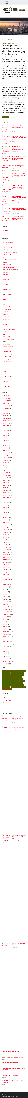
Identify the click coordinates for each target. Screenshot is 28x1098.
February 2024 (6, 445)
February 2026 (6, 398)
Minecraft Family (7, 327)
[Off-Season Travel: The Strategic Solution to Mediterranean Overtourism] (6, 186)
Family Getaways (7, 289)
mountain (22, 681)
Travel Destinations (7, 379)
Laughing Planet (6, 319)
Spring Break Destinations (8, 43)
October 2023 (6, 455)
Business (5, 262)
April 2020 (5, 512)
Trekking (5, 384)
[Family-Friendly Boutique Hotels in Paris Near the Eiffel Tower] (6, 217)
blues (10, 670)
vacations (23, 687)
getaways (4, 677)
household (11, 679)
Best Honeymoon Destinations (10, 252)
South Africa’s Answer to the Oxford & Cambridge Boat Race (19, 836)
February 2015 (6, 661)
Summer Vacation (7, 371)
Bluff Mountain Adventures (9, 260)
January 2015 (6, 664)
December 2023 (6, 450)
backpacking (5, 670)
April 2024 (5, 440)
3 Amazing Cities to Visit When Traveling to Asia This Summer (13, 1068)
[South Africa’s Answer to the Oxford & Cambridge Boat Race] (6, 835)
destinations (5, 674)
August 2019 (6, 532)
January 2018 (6, 574)
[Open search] (24, 19)
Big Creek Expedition (7, 255)
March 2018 (5, 569)
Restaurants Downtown (8, 346)
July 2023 (5, 463)
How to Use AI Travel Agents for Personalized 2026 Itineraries (19, 158)
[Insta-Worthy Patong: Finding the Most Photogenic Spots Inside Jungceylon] (6, 136)
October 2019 (6, 527)
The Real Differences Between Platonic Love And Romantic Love (14, 1081)
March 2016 (5, 629)
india (3, 681)
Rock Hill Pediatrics (7, 351)
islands (7, 681)
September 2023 (7, 458)
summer (4, 687)
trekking (13, 687)
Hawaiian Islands (7, 302)
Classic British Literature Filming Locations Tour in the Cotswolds (19, 209)
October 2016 (6, 612)
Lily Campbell (14, 56)
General (4, 299)
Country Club (6, 277)
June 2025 (5, 411)
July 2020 (5, 505)
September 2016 (7, 614)
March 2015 (5, 659)
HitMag (16, 1096)
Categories (5, 230)
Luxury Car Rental (7, 322)
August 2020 (6, 502)
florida (22, 674)
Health (4, 304)
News (4, 334)
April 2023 (5, 470)
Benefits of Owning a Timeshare (10, 1075)
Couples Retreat (6, 279)
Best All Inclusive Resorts (9, 247)
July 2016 (5, 619)
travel (8, 687)
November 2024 (6, 423)
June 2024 (5, 435)
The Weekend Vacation (8, 374)
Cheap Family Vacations (8, 267)
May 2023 (5, 468)
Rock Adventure (6, 349)
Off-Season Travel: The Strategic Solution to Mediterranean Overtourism (18, 187)
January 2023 (6, 478)
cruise (17, 672)
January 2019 (6, 550)
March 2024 (5, 443)
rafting (17, 683)
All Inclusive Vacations (8, 242)
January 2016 (6, 634)
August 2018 (6, 562)
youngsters (8, 689)
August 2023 (6, 460)
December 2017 (6, 577)
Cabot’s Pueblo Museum (18, 727)
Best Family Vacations (8, 250)
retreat (8, 685)
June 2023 (5, 465)
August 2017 (6, 587)
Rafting (4, 341)
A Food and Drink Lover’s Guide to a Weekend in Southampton (18, 127)
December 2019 (6, 522)
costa (8, 672)
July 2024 (5, 433)
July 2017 (5, 589)
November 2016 (6, 609)
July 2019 (5, 535)
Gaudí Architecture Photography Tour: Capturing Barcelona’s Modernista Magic (19, 198)
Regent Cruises (6, 344)
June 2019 (5, 537)
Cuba (4, 282)
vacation (17, 687)
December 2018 (6, 552)
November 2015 (6, 639)
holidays (20, 677)
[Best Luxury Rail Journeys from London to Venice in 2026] (6, 165)
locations (17, 681)
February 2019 (6, 547)
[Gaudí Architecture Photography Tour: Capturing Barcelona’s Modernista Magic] (6, 196)
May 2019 (5, 540)
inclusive (20, 679)
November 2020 (6, 495)
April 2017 (5, 597)
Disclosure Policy (7, 700)
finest (18, 674)
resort (21, 683)
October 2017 (6, 582)
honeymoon (5, 679)
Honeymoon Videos (7, 307)
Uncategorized (6, 386)
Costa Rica (5, 274)
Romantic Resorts (7, 356)
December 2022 (6, 480)
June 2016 (5, 622)
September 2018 (7, 559)
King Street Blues (7, 317)
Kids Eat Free (6, 312)
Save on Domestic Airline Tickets (10, 1062)
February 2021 (6, 487)
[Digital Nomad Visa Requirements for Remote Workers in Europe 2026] (6, 146)
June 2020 (5, 507)
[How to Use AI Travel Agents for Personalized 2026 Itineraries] (6, 157)
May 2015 (5, 654)
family (14, 674)
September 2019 (7, 530)
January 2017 (6, 604)
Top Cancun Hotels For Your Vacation (18, 944)
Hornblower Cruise (7, 309)
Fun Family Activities (8, 297)
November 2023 (6, 453)
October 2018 (6, 557)
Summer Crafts (6, 369)
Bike (4, 257)
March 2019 (5, 545)
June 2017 (5, 592)
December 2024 (6, 420)
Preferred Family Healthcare (9, 339)
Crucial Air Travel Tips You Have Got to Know (13, 1057)
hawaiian (15, 677)
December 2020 (6, 492)
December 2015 (6, 636)
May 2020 (5, 510)
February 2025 (6, 415)
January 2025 (6, 418)
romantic (13, 685)
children (23, 670)
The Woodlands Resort (8, 376)
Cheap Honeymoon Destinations (10, 269)
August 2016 (6, 617)
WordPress (9, 1096)
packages (4, 683)
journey (11, 681)
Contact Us (5, 698)
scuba (18, 685)
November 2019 (6, 525)
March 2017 (5, 599)
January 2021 (6, 490)
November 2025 (6, 406)
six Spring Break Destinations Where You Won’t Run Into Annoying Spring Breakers (13, 50)
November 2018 (6, 554)
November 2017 (6, 579)
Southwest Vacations (8, 361)
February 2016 (6, 631)
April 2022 (5, 483)
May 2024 (5, 438)
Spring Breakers (6, 366)
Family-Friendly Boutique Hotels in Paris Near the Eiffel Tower (18, 218)
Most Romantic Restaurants (10, 329)
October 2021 (6, 485)
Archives (5, 233)
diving (10, 674)
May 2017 (5, 594)
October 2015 (6, 641)
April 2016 (5, 626)
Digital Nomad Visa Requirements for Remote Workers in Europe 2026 (18, 148)
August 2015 (6, 646)
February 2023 (6, 475)
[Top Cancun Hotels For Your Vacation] (6, 943)
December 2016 (6, 607)
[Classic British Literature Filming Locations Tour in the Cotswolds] (6, 208)
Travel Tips (5, 381)
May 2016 (5, 624)
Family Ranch (6, 292)
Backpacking (5, 245)
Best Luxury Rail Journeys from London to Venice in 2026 (18, 166)
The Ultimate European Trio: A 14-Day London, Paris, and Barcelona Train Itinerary (19, 175)
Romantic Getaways (7, 354)
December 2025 (6, 403)
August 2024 (6, 430)
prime (13, 683)
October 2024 (6, 425)
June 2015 (5, 651)
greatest (9, 677)
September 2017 (7, 584)
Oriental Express (6, 336)
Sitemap (5, 703)
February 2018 (6, 572)
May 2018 (5, 564)
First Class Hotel (7, 294)
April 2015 (5, 656)
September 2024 (7, 428)
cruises (21, 672)
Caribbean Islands (7, 264)
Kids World (5, 314)
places (9, 683)
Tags (4, 235)
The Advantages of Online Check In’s (10, 1051)
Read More (5, 116)
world (4, 689)
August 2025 (6, 408)
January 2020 (6, 520)
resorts (4, 685)
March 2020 (5, 515)
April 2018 (5, 567)
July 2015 (5, 649)
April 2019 (5, 542)
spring (22, 685)
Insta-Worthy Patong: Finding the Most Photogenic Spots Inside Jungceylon (19, 137)
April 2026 (5, 396)
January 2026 (6, 401)
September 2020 (7, 500)
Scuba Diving (6, 359)
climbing (4, 672)
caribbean (19, 670)
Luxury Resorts (6, 324)
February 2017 (6, 602)
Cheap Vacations (6, 272)
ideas (16, 679)
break (14, 670)
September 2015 (7, 644)
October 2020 (6, 497)
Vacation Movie (6, 389)
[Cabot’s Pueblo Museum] (6, 727)
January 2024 (6, 448)
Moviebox (5, 331)
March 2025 (5, 413)
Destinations (6, 284)
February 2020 (6, 517)
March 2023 (5, 473)
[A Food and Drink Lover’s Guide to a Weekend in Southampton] (6, 126)
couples (12, 672)
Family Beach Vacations (8, 287)
